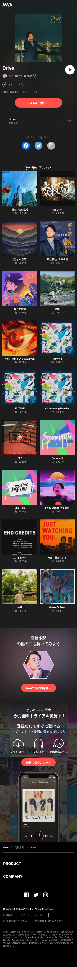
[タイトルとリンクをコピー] (51, 146)
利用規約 (8, 915)
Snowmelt (57, 458)
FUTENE (20, 408)
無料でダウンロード (38, 762)
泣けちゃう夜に (20, 259)
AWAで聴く (38, 102)
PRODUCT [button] (12, 863)
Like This (20, 508)
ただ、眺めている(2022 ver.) (20, 358)
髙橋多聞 (29, 76)
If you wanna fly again (57, 508)
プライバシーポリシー (32, 915)
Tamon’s (57, 358)
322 (20, 458)
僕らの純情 (20, 309)
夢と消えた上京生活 (57, 259)
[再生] (70, 69)
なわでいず (57, 209)
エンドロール (20, 557)
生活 (20, 607)
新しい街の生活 (20, 209)
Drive (33, 847)
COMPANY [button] (12, 876)
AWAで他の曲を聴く (38, 688)
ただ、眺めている (57, 557)
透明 (57, 309)
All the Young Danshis (57, 408)
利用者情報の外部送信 (15, 920)
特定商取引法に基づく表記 (49, 920)
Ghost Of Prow (57, 607)
